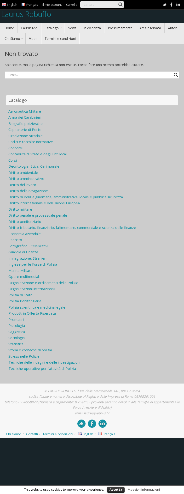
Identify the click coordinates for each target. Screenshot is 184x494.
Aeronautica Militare (24, 111)
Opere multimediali (24, 276)
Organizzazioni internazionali (31, 288)
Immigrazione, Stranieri (27, 258)
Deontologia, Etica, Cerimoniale (33, 166)
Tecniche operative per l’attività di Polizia (42, 368)
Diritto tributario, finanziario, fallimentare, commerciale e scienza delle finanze (72, 227)
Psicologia (16, 325)
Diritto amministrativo (26, 178)
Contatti (32, 434)
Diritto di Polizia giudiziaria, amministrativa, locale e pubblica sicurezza (65, 197)
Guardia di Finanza (23, 252)
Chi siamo (13, 434)
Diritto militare (20, 209)
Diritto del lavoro (22, 184)
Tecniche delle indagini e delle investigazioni (44, 362)
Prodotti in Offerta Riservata (32, 313)
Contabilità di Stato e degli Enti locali (37, 154)
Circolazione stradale (25, 135)
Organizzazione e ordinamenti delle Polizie (43, 282)
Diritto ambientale (23, 172)
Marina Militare (20, 270)
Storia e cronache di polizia (30, 350)
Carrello (71, 4)
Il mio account (52, 4)
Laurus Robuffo (26, 14)
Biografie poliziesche (25, 123)
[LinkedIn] (178, 4)
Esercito (15, 239)
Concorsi (15, 148)
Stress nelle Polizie (24, 356)
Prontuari (16, 319)
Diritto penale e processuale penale (37, 215)
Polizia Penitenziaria (24, 301)
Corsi (12, 160)
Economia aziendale (24, 233)
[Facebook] (171, 4)
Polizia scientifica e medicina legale (36, 307)
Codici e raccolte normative (30, 141)
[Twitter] (164, 4)
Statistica (15, 344)
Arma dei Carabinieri (24, 117)
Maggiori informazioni (144, 489)
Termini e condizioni (58, 434)
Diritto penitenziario (24, 221)
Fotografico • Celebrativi (28, 246)
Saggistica (16, 331)
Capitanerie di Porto (24, 129)
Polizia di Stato (20, 295)
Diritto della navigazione (28, 190)
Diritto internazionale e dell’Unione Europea (44, 203)
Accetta (115, 489)
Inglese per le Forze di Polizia (32, 264)
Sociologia (16, 337)
